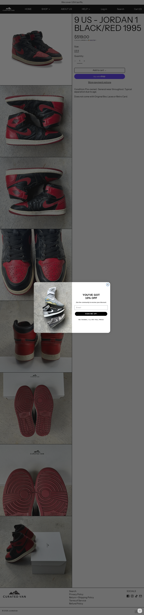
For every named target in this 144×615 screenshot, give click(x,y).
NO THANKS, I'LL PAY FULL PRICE (91, 319)
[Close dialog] (107, 284)
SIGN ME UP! (91, 314)
